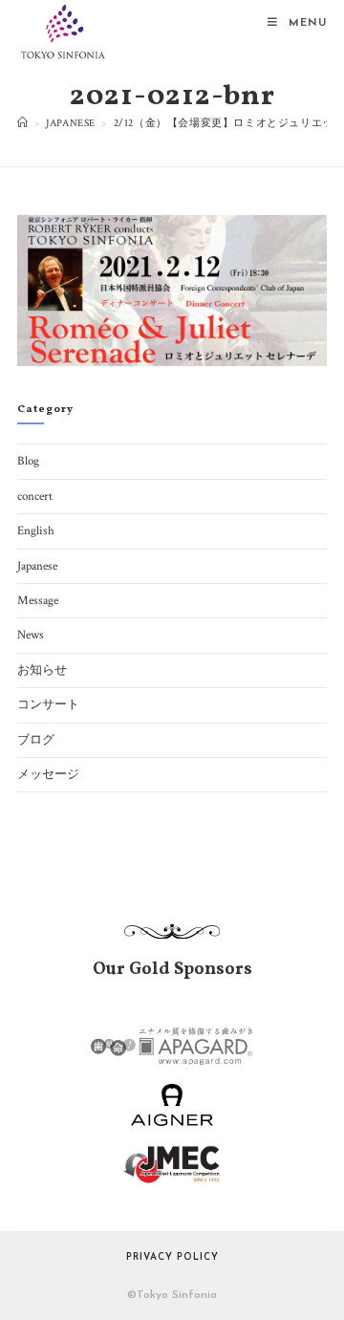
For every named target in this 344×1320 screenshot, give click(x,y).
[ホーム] (23, 123)
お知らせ (42, 670)
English (35, 531)
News (30, 635)
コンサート (48, 705)
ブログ (35, 740)
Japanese (37, 566)
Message (37, 601)
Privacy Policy (172, 1257)
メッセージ (48, 775)
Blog (28, 461)
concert (35, 496)
